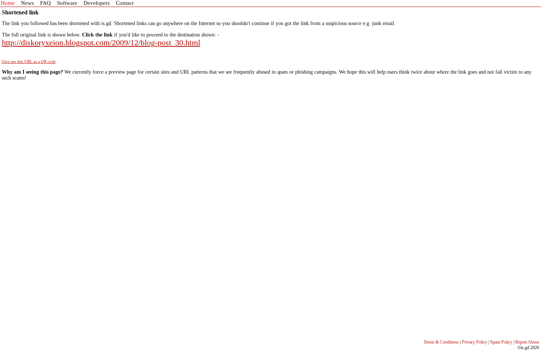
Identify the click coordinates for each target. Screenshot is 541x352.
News (27, 3)
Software (67, 3)
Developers (97, 3)
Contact (125, 3)
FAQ (45, 3)
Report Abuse (527, 342)
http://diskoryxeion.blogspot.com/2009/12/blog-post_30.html (101, 42)
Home (8, 3)
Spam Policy (501, 342)
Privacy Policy (474, 342)
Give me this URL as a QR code (29, 61)
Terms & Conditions (441, 342)
